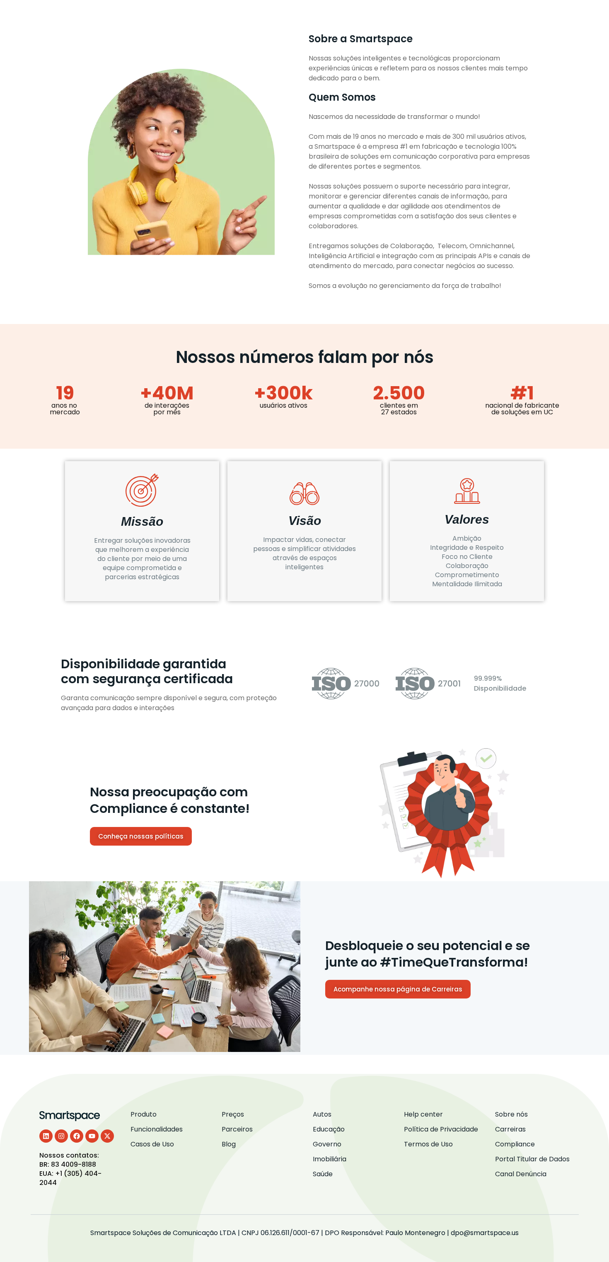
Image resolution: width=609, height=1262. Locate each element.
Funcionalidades (279, 15)
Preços (403, 15)
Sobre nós (500, 15)
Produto (219, 15)
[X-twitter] (107, 1136)
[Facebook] (76, 1136)
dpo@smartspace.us (485, 1233)
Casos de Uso (349, 15)
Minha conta (557, 15)
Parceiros (448, 15)
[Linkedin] (46, 1136)
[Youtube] (92, 1136)
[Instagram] (61, 1136)
